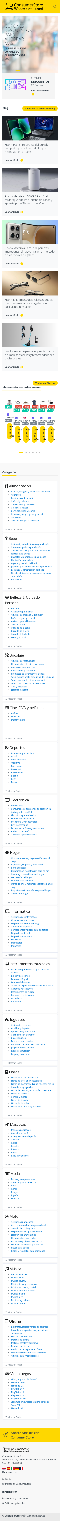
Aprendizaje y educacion (23, 1031)
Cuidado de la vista (20, 630)
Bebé (12, 538)
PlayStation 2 (17, 1388)
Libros (13, 1071)
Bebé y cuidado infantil (22, 498)
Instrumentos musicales (29, 963)
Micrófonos (16, 998)
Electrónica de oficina (21, 1336)
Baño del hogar (18, 867)
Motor (14, 1216)
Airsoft (14, 756)
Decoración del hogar (21, 877)
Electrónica (19, 799)
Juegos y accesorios (20, 1054)
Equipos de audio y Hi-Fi (22, 818)
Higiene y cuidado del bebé (24, 563)
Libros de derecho (20, 1103)
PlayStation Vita (18, 1398)
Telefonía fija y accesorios (24, 834)
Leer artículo (12, 160)
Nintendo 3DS (18, 1382)
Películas (15, 713)
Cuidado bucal (18, 624)
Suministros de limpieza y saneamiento (30, 680)
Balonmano (17, 772)
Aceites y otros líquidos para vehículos (29, 1225)
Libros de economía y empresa (26, 1106)
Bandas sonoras (19, 1274)
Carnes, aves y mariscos (23, 504)
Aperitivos (16, 494)
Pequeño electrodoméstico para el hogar (31, 890)
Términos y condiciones (16, 1498)
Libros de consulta (20, 1093)
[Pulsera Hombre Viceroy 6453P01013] (17, 402)
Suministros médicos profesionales (28, 683)
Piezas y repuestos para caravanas (28, 1250)
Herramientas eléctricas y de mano (28, 664)
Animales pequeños (20, 1133)
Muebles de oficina (20, 1346)
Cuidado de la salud (20, 627)
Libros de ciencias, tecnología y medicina (31, 1090)
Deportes (17, 747)
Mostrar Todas (14, 529)
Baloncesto (16, 769)
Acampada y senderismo (23, 753)
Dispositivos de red (20, 933)
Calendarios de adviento (23, 1034)
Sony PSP (15, 1405)
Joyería (14, 1195)
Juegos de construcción (22, 1047)
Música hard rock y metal (23, 1287)
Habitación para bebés (22, 560)
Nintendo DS (17, 1385)
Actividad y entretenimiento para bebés (30, 544)
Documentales (18, 719)
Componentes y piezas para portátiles (29, 929)
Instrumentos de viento (22, 995)
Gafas (14, 1188)
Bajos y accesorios (20, 975)
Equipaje (15, 1198)
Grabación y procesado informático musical (32, 985)
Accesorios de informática (23, 916)
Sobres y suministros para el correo (28, 1352)
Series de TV (17, 716)
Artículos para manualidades (25, 1355)
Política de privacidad (14, 1503)
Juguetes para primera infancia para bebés (31, 566)
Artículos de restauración (23, 660)
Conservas (16, 517)
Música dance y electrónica (24, 1284)
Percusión (16, 1001)
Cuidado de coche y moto (23, 1228)
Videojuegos (20, 1373)
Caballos (15, 1139)
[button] (54, 6)
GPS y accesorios (19, 824)
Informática (20, 911)
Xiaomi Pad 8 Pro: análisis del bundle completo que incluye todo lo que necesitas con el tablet (26, 148)
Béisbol (14, 775)
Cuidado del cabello (20, 634)
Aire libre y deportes (20, 1028)
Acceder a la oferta (10, 431)
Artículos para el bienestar (23, 621)
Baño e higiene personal (23, 618)
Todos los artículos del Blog (40, 108)
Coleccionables (18, 1037)
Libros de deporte (19, 1100)
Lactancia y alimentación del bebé (27, 569)
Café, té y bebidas (19, 501)
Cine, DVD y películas (26, 707)
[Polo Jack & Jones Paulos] (34, 402)
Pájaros (15, 1149)
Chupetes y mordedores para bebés (28, 556)
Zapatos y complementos (23, 1182)
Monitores (16, 945)
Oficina (14, 1321)
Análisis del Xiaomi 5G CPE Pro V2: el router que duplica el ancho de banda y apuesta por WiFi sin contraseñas (28, 199)
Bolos (14, 782)
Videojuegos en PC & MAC (24, 1379)
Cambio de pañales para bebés (26, 547)
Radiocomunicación (20, 831)
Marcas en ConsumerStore (17, 1483)
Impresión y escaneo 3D (23, 667)
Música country (18, 1280)
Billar (13, 778)
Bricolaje (16, 655)
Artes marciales (18, 759)
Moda (15, 1173)
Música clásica (18, 1303)
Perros (14, 1152)
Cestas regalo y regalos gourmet (27, 514)
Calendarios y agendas (22, 1087)
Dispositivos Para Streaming (25, 923)
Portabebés (16, 579)
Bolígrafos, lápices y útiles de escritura (29, 1326)
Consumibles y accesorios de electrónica (31, 808)
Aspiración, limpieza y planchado (27, 864)
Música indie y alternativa (23, 1290)
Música (15, 1268)
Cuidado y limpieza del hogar (25, 520)
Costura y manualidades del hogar (27, 874)
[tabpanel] (30, 43)
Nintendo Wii (17, 1408)
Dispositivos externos (21, 936)
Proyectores (17, 805)
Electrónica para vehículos (23, 815)
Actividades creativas (21, 1025)
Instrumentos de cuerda (22, 991)
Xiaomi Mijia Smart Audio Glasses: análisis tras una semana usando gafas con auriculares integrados (29, 303)
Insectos (15, 1146)
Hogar (14, 852)
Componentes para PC (22, 926)
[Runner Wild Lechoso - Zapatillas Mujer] (26, 402)
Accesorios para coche (22, 1221)
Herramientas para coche (23, 1238)
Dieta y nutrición (19, 637)
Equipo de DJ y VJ (19, 979)
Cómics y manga (19, 1096)
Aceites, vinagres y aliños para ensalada (30, 491)
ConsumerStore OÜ (15, 1515)
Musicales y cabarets (21, 1300)
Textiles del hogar (19, 893)
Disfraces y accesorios (22, 1041)
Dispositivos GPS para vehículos (26, 1231)
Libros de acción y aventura (24, 1077)
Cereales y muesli (19, 507)
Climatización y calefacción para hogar (30, 870)
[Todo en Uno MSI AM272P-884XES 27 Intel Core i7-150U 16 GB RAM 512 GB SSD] (9, 402)
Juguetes (17, 1019)
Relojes (14, 1192)
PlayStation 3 (17, 1392)
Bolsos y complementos (23, 1179)
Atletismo (15, 762)
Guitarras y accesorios (22, 988)
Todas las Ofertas (45, 383)
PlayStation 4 (17, 1395)
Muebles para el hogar (22, 880)
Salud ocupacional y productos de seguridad (32, 676)
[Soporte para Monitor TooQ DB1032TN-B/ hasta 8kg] (42, 402)
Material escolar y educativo (24, 1342)
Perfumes (16, 608)
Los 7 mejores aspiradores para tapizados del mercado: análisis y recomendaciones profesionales (30, 354)
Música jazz (16, 1296)
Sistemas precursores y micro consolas (30, 1401)
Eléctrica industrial (19, 689)
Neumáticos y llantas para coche (27, 1244)
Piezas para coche (20, 1247)
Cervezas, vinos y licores (23, 510)
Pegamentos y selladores (23, 670)
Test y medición (19, 686)
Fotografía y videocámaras (24, 821)
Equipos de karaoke (20, 982)
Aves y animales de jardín (23, 1136)
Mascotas (17, 1124)
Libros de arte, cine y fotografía (26, 1080)
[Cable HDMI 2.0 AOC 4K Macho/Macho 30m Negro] (51, 402)
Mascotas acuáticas (20, 1129)
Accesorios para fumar (22, 611)
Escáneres (16, 939)
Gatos (14, 1142)
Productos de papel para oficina (26, 1349)
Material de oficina (20, 1339)
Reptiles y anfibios (20, 1155)
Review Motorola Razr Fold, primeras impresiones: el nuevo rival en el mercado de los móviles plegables (30, 251)
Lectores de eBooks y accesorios (27, 828)
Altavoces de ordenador (22, 920)
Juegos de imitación (20, 1050)
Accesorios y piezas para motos (26, 1241)
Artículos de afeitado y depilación (27, 614)
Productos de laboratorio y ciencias (28, 673)
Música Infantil (18, 1293)
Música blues (17, 1277)
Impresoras (16, 942)
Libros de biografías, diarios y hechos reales (32, 1083)
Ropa (13, 1185)
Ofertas (8, 1479)
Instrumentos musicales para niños (28, 1044)
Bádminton (16, 766)
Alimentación (19, 485)
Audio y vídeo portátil (21, 812)
